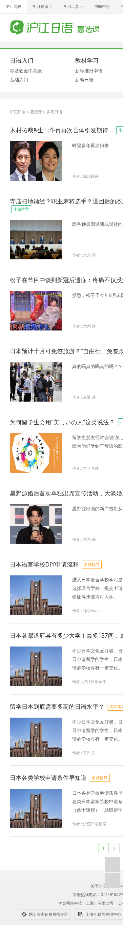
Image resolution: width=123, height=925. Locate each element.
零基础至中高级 (26, 70)
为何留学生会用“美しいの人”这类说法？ (62, 422)
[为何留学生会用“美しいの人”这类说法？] (36, 453)
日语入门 (21, 60)
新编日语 (84, 79)
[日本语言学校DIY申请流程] (36, 595)
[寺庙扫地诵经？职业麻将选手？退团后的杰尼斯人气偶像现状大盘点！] (36, 239)
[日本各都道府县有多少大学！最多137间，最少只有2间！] (36, 666)
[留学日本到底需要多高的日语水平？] (36, 737)
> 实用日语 (52, 111)
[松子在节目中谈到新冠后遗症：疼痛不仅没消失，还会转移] (36, 310)
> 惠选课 (34, 111)
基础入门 (19, 79)
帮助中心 (102, 6)
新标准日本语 (89, 70)
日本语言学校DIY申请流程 (44, 564)
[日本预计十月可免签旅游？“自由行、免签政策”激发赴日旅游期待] (36, 382)
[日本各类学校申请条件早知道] (36, 808)
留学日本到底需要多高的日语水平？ (57, 706)
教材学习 (87, 60)
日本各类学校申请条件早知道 (48, 777)
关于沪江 (98, 886)
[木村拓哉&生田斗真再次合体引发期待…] (36, 161)
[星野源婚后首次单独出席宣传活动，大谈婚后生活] (36, 524)
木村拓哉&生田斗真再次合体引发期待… (61, 130)
